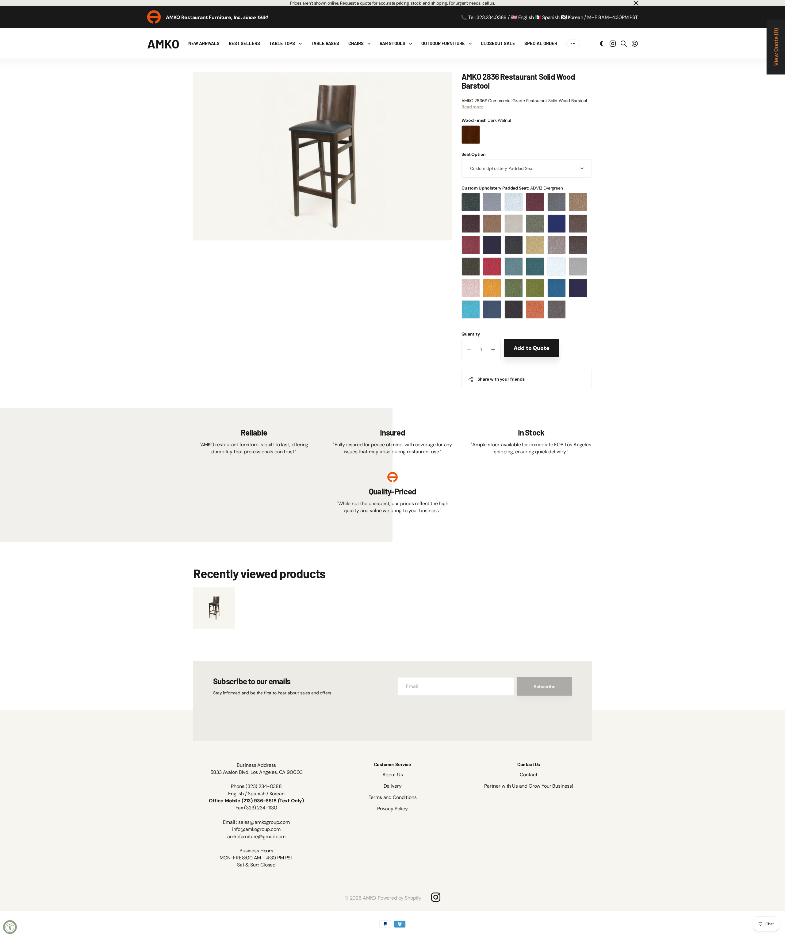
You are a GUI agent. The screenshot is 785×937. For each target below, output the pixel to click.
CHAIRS (356, 43)
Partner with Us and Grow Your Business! (528, 786)
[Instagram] (435, 896)
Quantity (470, 334)
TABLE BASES (325, 43)
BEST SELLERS (244, 43)
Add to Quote (532, 348)
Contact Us (528, 764)
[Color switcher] (602, 43)
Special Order (540, 43)
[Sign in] (635, 43)
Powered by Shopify (399, 898)
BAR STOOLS (392, 43)
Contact (529, 774)
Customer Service (392, 764)
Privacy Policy (392, 808)
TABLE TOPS (282, 43)
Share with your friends (501, 379)
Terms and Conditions (393, 797)
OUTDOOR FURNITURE (443, 43)
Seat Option (473, 154)
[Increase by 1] (493, 349)
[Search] (624, 43)
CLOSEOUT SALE (498, 43)
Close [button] (636, 3)
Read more (472, 106)
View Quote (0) (775, 47)
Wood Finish (486, 120)
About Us (392, 774)
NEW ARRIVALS (204, 43)
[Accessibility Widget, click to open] (10, 927)
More (573, 43)
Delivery (393, 786)
